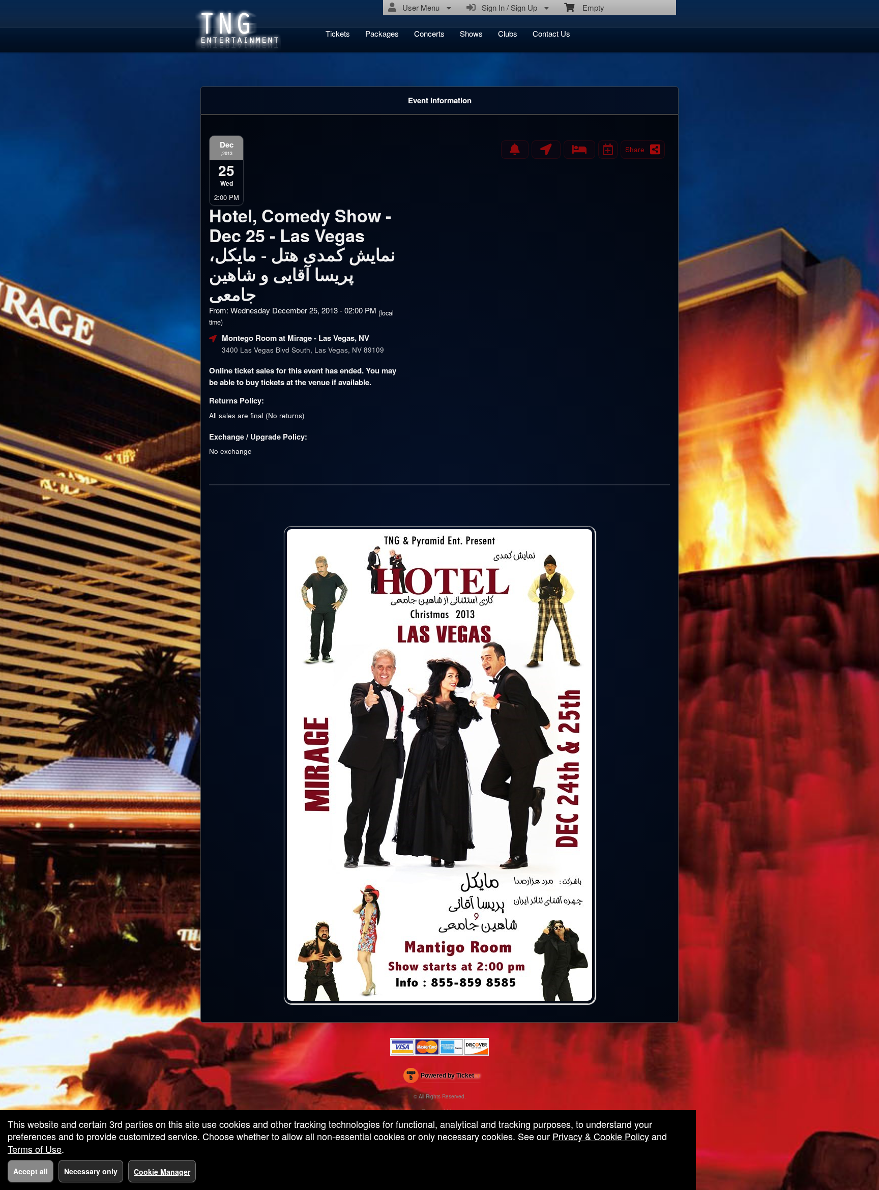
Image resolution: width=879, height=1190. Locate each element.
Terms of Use (35, 1148)
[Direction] (546, 149)
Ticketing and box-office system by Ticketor (441, 1077)
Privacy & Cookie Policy (600, 1136)
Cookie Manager (162, 1172)
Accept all (30, 1171)
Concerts (429, 33)
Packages (382, 33)
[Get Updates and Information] (515, 149)
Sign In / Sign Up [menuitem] (507, 7)
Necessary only (91, 1171)
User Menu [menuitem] (419, 7)
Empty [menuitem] (589, 7)
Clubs (507, 33)
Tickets (338, 33)
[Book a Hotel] (579, 149)
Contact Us (551, 33)
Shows (471, 33)
